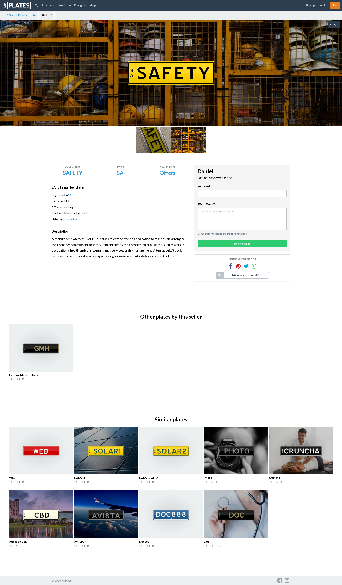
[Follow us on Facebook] (279, 580)
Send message (242, 243)
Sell (335, 5)
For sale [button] (46, 5)
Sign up (310, 5)
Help (93, 5)
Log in (322, 5)
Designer (80, 5)
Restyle (334, 24)
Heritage (65, 5)
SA (34, 15)
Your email (204, 186)
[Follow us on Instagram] (287, 580)
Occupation (69, 219)
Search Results (18, 15)
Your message (206, 203)
